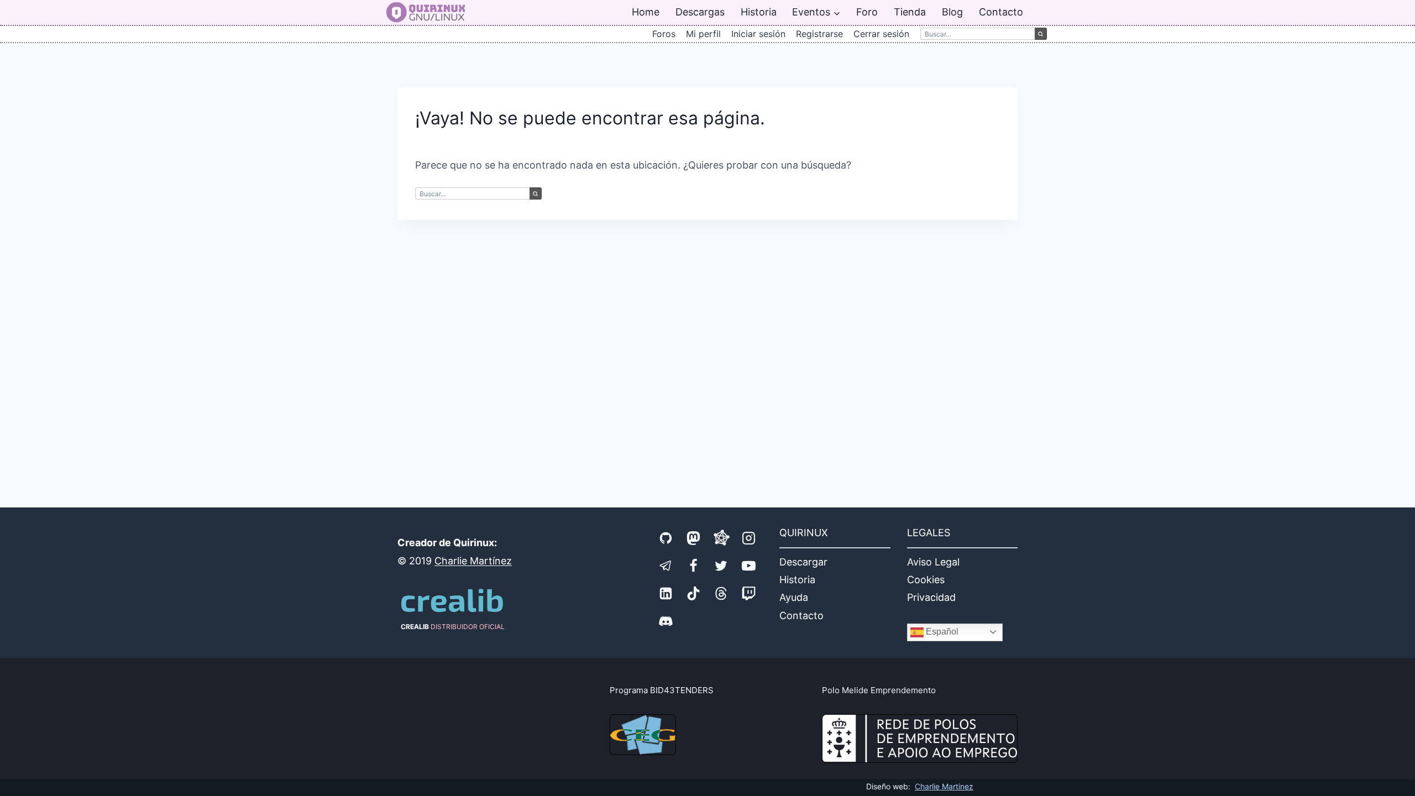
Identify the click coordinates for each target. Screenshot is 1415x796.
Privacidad (931, 597)
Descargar (803, 562)
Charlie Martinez (944, 786)
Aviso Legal (933, 562)
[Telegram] (666, 565)
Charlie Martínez (473, 561)
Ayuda (793, 597)
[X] (721, 565)
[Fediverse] (721, 538)
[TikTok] (694, 593)
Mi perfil (703, 33)
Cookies (926, 579)
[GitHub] (666, 538)
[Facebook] (694, 565)
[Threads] (721, 593)
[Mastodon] (694, 538)
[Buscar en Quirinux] (977, 34)
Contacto (1001, 12)
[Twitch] (749, 593)
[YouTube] (749, 565)
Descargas (700, 12)
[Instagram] (749, 538)
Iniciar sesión (758, 33)
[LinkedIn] (666, 593)
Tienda (910, 12)
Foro (867, 12)
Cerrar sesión (881, 33)
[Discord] (666, 621)
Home (645, 12)
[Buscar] (1041, 34)
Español (941, 631)
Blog (952, 12)
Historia (759, 12)
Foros (663, 33)
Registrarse (819, 33)
